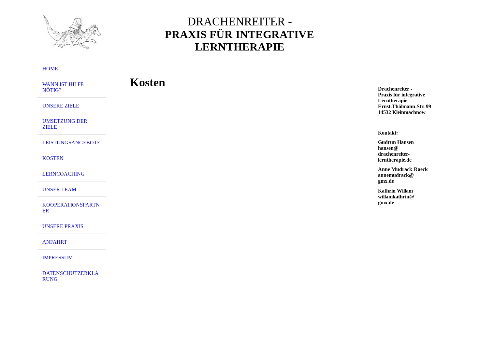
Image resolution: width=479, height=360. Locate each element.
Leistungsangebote (71, 142)
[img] (71, 33)
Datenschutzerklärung (70, 276)
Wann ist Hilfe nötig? (63, 87)
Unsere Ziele (60, 105)
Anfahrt (54, 242)
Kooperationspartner (71, 207)
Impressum (57, 257)
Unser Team (59, 189)
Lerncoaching (63, 174)
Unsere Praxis (62, 226)
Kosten (53, 158)
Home (50, 68)
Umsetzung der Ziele (64, 124)
